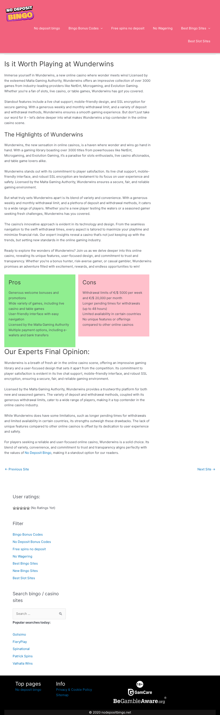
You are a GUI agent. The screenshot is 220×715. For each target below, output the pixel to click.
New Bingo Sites (25, 571)
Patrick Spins (23, 656)
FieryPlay (20, 642)
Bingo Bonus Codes (84, 28)
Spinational (21, 649)
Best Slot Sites (199, 41)
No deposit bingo (47, 28)
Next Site (206, 469)
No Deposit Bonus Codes (32, 542)
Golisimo (19, 634)
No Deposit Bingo (38, 453)
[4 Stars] (24, 508)
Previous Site (17, 469)
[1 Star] (14, 508)
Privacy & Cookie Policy (74, 690)
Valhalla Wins (23, 663)
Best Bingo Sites (193, 28)
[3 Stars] (21, 508)
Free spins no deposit (127, 28)
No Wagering (163, 28)
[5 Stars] (28, 508)
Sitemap (62, 695)
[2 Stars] (18, 508)
